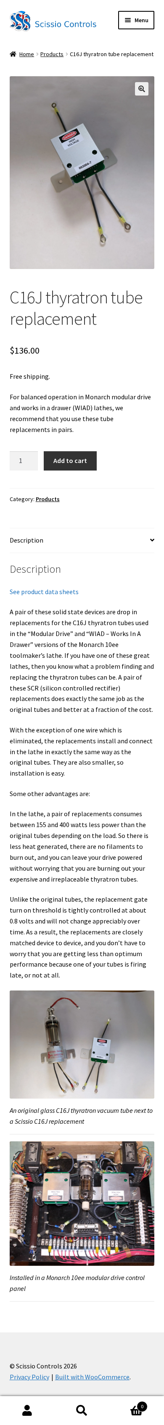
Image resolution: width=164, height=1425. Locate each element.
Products (51, 54)
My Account (27, 1411)
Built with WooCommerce (92, 1377)
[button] (141, 89)
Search (82, 1411)
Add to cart (70, 460)
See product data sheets (44, 591)
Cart (126, 1403)
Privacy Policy (29, 1377)
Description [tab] (26, 540)
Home (26, 54)
